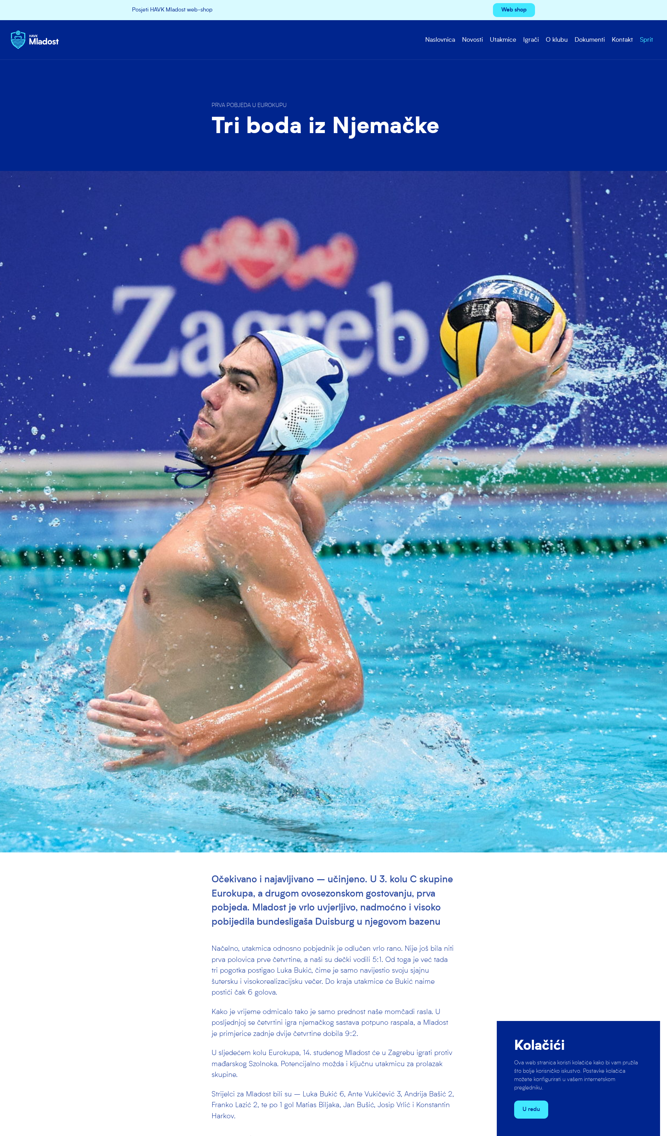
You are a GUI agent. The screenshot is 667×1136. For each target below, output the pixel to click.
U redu (531, 1109)
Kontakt (622, 40)
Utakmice (503, 40)
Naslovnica (440, 40)
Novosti (472, 40)
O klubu (557, 40)
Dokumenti (590, 40)
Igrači (531, 40)
